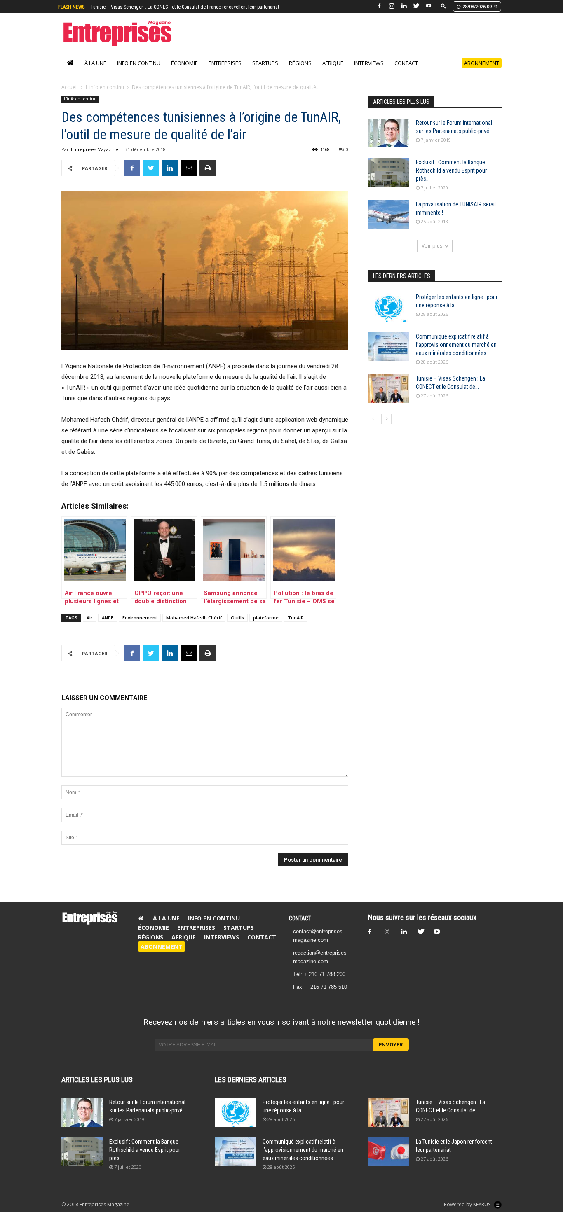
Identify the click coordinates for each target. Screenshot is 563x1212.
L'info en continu (105, 87)
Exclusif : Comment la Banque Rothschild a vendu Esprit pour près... (451, 170)
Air (90, 617)
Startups (265, 63)
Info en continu (138, 63)
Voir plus (432, 245)
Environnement (139, 617)
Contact (406, 63)
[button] (443, 5)
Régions (300, 63)
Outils (237, 617)
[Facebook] (379, 6)
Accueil (69, 87)
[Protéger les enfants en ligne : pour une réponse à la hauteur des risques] (388, 307)
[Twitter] (416, 6)
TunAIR (296, 617)
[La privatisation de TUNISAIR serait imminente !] (388, 214)
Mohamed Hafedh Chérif (194, 617)
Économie (184, 63)
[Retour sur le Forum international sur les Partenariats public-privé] (388, 133)
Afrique (332, 63)
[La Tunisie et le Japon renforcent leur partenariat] (388, 1151)
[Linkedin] (404, 6)
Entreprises (225, 63)
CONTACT (300, 918)
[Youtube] (428, 6)
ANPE (107, 617)
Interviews (369, 63)
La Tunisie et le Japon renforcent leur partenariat (140, 7)
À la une (95, 63)
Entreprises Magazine (94, 149)
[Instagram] (391, 6)
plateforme (266, 617)
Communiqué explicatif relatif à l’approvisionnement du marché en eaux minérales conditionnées (456, 344)
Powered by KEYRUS (468, 1204)
